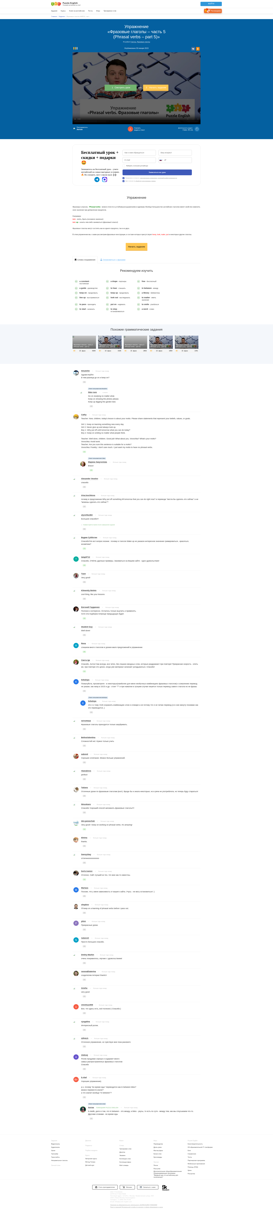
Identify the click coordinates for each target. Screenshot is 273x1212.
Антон (80, 129)
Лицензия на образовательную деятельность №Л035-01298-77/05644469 (133, 1205)
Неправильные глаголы (59, 1160)
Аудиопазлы (55, 1147)
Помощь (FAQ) (193, 1167)
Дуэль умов (157, 1147)
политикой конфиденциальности (167, 178)
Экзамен (122, 1155)
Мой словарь (124, 1165)
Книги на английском (77, 11)
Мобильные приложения (196, 1164)
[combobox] (161, 160)
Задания (54, 11)
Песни (156, 1165)
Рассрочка (191, 1173)
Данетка (122, 1152)
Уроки (53, 1150)
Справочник (192, 1154)
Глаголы (133, 42)
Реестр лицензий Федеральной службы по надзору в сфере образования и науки (136, 1207)
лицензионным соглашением (148, 178)
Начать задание (156, 87)
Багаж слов (157, 1154)
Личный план (55, 1165)
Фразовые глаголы (143, 42)
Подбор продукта (91, 1150)
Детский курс (89, 1165)
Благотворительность (195, 1144)
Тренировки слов (110, 11)
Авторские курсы (91, 1158)
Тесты (90, 11)
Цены (190, 1170)
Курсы (63, 11)
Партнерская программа (196, 1160)
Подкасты (88, 1145)
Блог (189, 1150)
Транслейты (55, 1157)
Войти (211, 4)
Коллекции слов (125, 1159)
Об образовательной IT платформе (200, 1147)
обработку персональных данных (145, 181)
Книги (121, 1140)
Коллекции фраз (125, 1162)
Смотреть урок (121, 87)
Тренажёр (54, 1154)
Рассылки (157, 1168)
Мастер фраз (158, 1150)
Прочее (156, 1162)
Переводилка (158, 1144)
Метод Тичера (90, 1162)
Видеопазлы (55, 1144)
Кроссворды (158, 1157)
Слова (121, 1145)
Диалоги (88, 1140)
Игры (98, 11)
